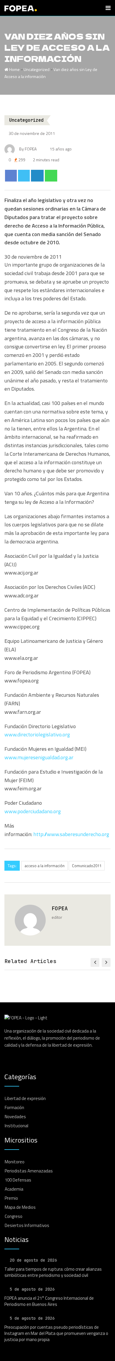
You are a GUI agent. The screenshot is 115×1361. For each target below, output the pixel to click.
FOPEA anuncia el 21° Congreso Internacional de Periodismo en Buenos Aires (49, 1301)
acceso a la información (44, 866)
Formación (14, 1107)
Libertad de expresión (25, 1098)
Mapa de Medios (20, 1207)
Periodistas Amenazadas (29, 1170)
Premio (11, 1198)
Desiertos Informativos (27, 1225)
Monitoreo (14, 1161)
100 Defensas (18, 1180)
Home (14, 69)
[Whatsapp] (51, 176)
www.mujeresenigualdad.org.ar (38, 757)
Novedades (15, 1116)
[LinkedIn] (37, 176)
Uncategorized (37, 69)
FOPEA (60, 908)
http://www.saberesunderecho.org (71, 834)
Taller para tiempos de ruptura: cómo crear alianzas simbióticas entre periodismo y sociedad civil (53, 1272)
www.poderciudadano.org (32, 811)
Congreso (13, 1216)
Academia (14, 1189)
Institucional (16, 1125)
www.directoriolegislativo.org (37, 734)
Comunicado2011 (86, 866)
